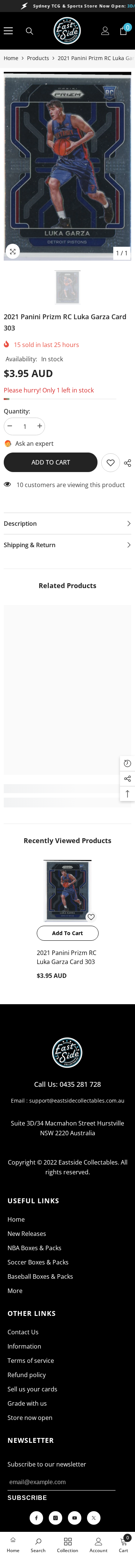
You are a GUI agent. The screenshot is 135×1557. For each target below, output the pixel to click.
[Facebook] (36, 1518)
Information (24, 1346)
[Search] (29, 31)
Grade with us (27, 1403)
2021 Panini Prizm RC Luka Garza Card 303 (66, 957)
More (15, 1291)
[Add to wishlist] (91, 917)
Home (11, 58)
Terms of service (31, 1360)
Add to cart (51, 462)
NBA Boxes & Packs (35, 1248)
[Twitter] (93, 1518)
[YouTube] (74, 1518)
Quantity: (17, 411)
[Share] (125, 463)
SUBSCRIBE (27, 1498)
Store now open (30, 1418)
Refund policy (27, 1375)
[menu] (8, 30)
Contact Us (23, 1332)
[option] (67, 166)
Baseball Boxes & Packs (40, 1276)
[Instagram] (55, 1518)
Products (38, 58)
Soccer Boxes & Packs (38, 1262)
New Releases (27, 1234)
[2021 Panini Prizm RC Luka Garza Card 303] (68, 891)
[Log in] (105, 31)
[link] (110, 462)
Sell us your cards (32, 1389)
